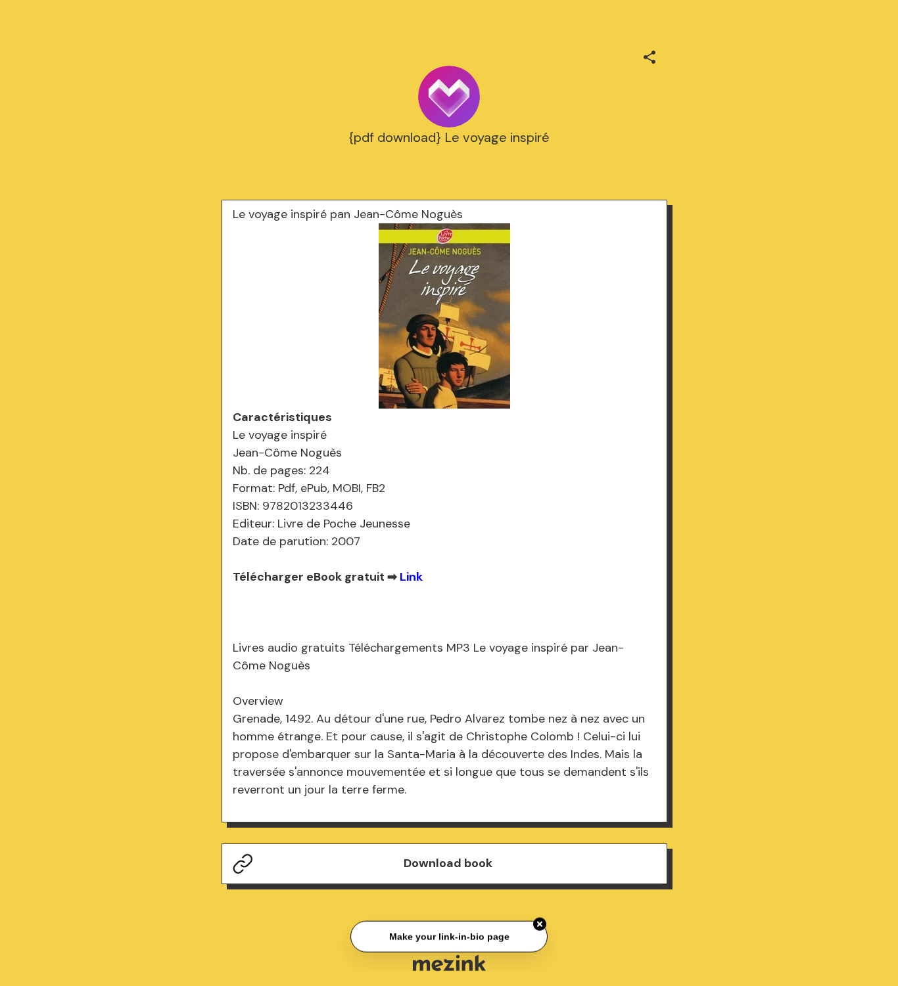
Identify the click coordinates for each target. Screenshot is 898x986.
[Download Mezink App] (449, 962)
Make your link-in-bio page (449, 935)
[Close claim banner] (539, 923)
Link (411, 577)
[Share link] (649, 55)
